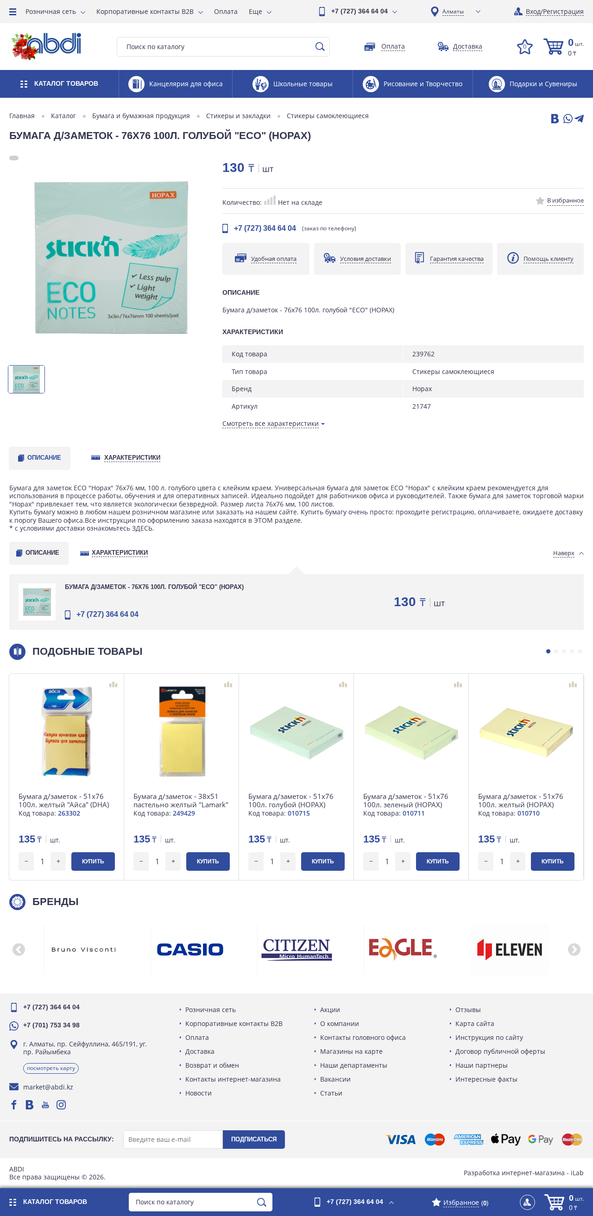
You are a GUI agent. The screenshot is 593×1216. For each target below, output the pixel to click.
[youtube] (45, 1104)
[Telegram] (579, 119)
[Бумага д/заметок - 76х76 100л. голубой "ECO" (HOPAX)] (111, 258)
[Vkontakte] (29, 1104)
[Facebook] (14, 1104)
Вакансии (335, 1079)
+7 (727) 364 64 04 (359, 11)
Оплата (226, 11)
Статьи (331, 1093)
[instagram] (61, 1104)
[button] (548, 651)
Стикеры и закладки (238, 116)
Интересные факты (486, 1079)
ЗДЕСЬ (142, 528)
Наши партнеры (481, 1065)
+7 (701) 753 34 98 (51, 1025)
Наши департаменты (353, 1065)
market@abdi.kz (48, 1087)
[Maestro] (434, 1139)
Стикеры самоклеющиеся (328, 116)
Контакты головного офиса (363, 1037)
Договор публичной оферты (500, 1051)
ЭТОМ (263, 520)
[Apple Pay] (505, 1139)
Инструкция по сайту (489, 1037)
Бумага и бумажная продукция (141, 116)
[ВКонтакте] (554, 119)
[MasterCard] (572, 1139)
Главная (22, 116)
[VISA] (400, 1139)
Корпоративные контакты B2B (145, 11)
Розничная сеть (50, 11)
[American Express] (469, 1139)
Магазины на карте (351, 1051)
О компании (339, 1023)
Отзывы (468, 1009)
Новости (198, 1093)
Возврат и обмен (212, 1065)
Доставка (199, 1051)
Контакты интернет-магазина (233, 1079)
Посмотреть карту (51, 1068)
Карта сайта (474, 1023)
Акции (330, 1009)
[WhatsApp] (567, 119)
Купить (93, 861)
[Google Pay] (540, 1139)
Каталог (63, 116)
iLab (577, 1172)
